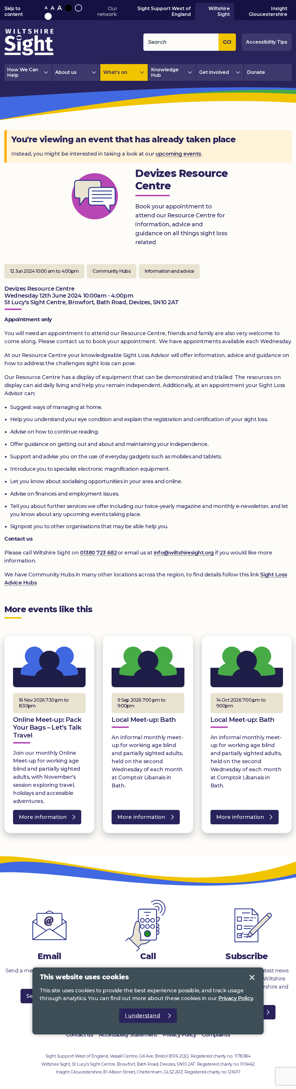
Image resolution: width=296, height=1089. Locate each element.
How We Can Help (22, 72)
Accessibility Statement (128, 1035)
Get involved (214, 72)
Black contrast (68, 8)
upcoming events (178, 154)
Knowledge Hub (165, 72)
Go (227, 42)
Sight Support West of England (164, 11)
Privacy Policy (179, 1035)
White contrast (48, 16)
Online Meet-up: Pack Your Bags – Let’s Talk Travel (47, 727)
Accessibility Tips (266, 42)
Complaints (216, 1035)
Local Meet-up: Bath (144, 720)
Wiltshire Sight (219, 11)
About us (66, 72)
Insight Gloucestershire (268, 11)
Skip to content (13, 11)
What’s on (115, 72)
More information (40, 819)
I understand (252, 977)
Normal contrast (78, 8)
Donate (256, 72)
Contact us (79, 1035)
